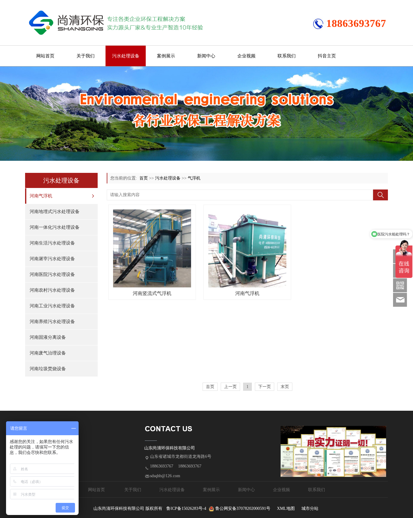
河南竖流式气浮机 (152, 293)
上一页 (230, 386)
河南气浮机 (41, 195)
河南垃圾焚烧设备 (48, 368)
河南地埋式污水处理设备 (55, 211)
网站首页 (45, 55)
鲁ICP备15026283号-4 (186, 508)
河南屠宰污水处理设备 (52, 258)
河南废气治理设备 (48, 353)
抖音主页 (327, 55)
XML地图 (286, 508)
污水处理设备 (125, 55)
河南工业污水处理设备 (52, 305)
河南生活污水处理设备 (52, 243)
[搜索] (380, 194)
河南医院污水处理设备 (52, 274)
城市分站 (309, 508)
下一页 (264, 386)
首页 (143, 178)
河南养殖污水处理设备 (52, 321)
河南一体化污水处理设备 (55, 227)
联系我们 (287, 55)
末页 (285, 386)
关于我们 (85, 55)
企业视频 (246, 55)
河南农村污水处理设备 (52, 290)
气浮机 (194, 178)
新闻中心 (206, 55)
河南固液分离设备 (48, 337)
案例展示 (166, 55)
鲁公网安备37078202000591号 (242, 508)
